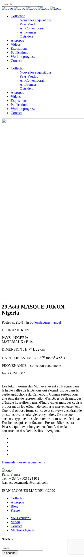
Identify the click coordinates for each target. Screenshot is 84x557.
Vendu (15, 522)
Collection (18, 498)
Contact (16, 526)
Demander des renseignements (23, 462)
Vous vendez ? (21, 518)
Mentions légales (22, 530)
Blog (14, 506)
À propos (17, 502)
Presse (15, 510)
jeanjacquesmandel (47, 322)
